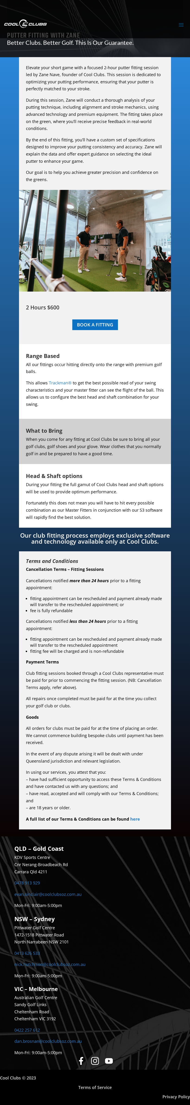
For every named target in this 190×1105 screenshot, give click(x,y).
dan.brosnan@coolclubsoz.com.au (48, 1041)
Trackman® (60, 383)
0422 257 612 (27, 1030)
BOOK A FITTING (95, 325)
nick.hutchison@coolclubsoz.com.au (50, 964)
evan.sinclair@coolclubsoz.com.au (48, 894)
